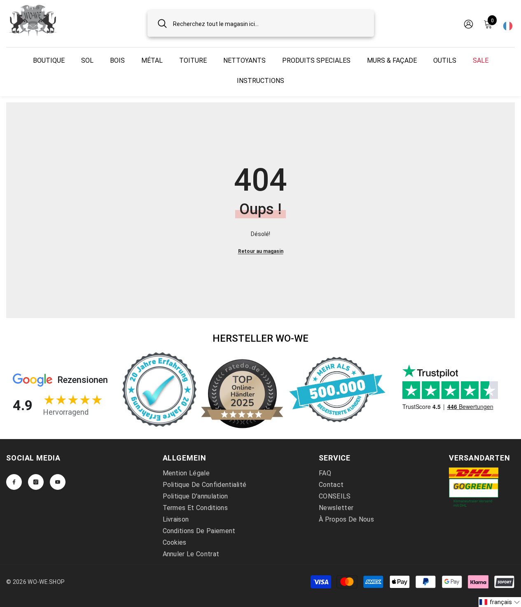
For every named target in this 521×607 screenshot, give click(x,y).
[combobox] (268, 23)
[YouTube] (57, 482)
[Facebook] (14, 482)
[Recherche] (260, 23)
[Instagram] (36, 482)
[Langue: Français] (508, 24)
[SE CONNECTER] (468, 23)
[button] (500, 602)
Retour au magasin (260, 251)
